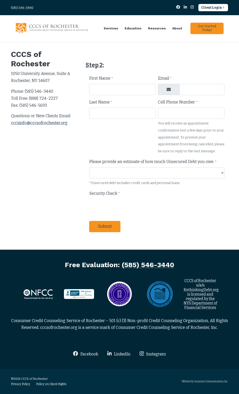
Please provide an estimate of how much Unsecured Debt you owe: (153, 161)
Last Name (100, 102)
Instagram (155, 354)
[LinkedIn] (185, 8)
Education (133, 28)
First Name (101, 78)
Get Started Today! (207, 28)
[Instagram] (192, 8)
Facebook (88, 354)
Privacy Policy (20, 384)
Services (111, 28)
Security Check (104, 193)
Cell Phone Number (178, 102)
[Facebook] (179, 8)
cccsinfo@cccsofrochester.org (39, 123)
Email (165, 78)
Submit (105, 226)
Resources (157, 28)
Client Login (211, 8)
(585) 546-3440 (22, 8)
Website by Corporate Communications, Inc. (205, 381)
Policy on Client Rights (51, 384)
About (177, 28)
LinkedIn (121, 354)
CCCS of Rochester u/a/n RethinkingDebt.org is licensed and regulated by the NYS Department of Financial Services (201, 294)
